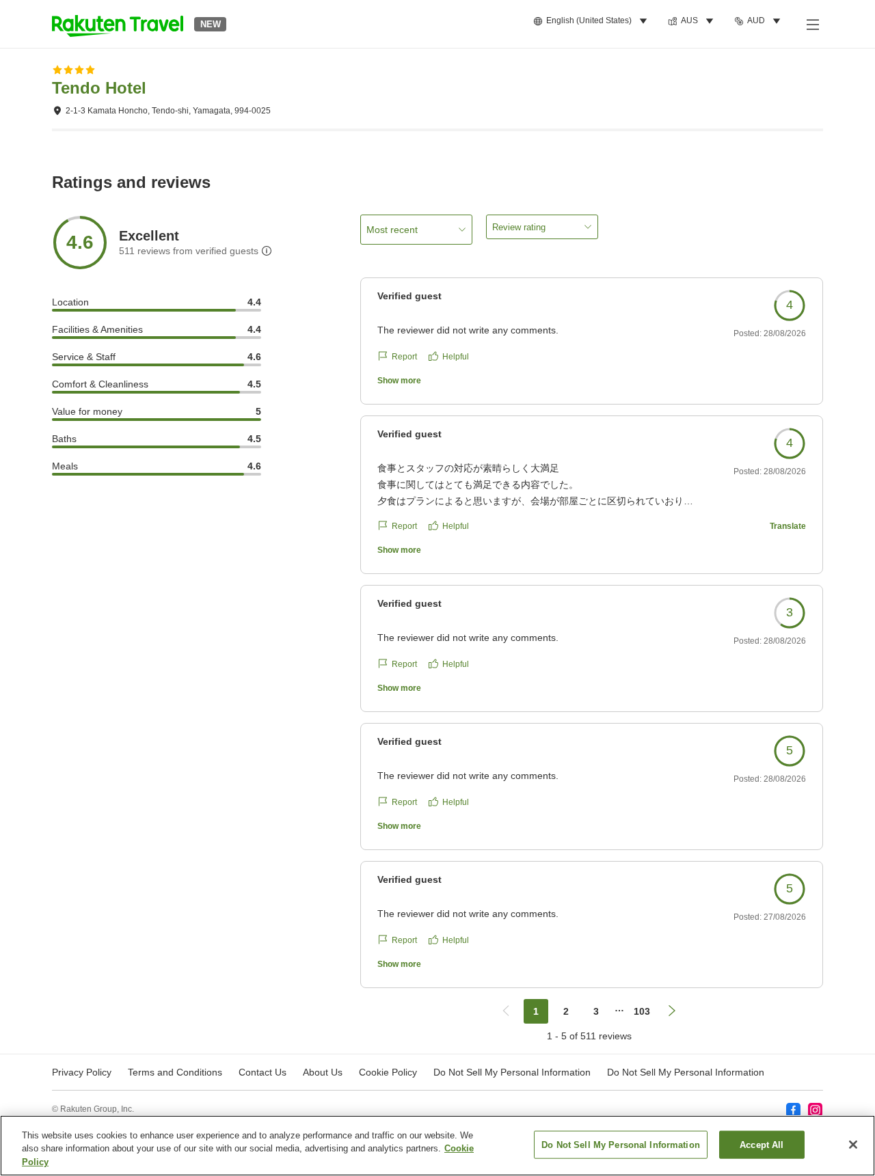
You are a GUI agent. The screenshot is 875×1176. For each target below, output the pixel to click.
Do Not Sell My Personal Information (685, 1072)
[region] (437, 1145)
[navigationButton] (506, 1011)
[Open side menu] (812, 24)
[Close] (853, 1145)
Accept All (761, 1144)
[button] (117, 24)
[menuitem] (592, 21)
